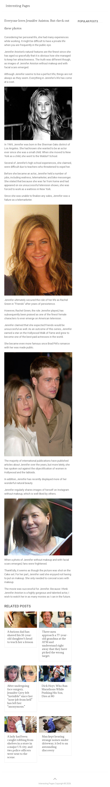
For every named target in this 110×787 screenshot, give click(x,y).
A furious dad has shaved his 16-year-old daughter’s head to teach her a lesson (20, 637)
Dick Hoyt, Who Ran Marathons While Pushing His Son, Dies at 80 (54, 691)
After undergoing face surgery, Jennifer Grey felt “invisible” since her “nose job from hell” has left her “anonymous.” (20, 696)
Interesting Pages (18, 5)
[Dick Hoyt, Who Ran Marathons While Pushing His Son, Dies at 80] (55, 674)
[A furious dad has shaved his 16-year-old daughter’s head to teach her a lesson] (20, 620)
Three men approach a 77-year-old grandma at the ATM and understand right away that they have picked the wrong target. (54, 644)
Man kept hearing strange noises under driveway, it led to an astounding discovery (55, 743)
